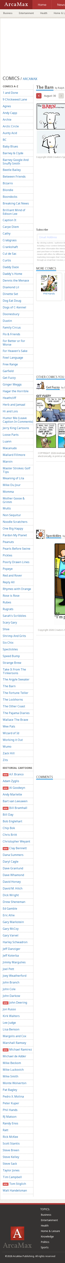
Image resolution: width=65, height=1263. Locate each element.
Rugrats (8, 609)
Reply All (9, 582)
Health (43, 13)
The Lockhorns (13, 700)
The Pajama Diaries (16, 713)
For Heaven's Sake (15, 351)
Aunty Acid (10, 133)
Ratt (5, 1130)
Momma (8, 492)
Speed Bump (11, 656)
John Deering (15, 1002)
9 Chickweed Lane (15, 99)
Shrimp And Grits (14, 636)
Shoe (6, 629)
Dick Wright (11, 895)
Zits (5, 760)
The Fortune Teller (15, 693)
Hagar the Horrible (16, 391)
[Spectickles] (40, 534)
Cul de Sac (9, 254)
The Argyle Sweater (16, 679)
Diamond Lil (11, 287)
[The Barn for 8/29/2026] (39, 96)
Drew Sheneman (14, 902)
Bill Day (8, 815)
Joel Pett (8, 969)
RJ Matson (9, 1117)
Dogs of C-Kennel (14, 307)
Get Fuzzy (9, 378)
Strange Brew (12, 663)
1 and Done (10, 93)
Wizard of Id (11, 733)
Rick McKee (10, 1137)
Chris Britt (10, 835)
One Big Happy (13, 528)
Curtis (7, 260)
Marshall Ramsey (14, 1043)
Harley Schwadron (15, 942)
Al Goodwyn (14, 788)
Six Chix (8, 643)
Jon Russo (9, 1009)
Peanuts (8, 542)
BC (4, 140)
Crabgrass (10, 240)
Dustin (7, 321)
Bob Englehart (12, 821)
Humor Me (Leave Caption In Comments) (18, 420)
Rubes (7, 602)
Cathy (6, 233)
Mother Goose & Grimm (14, 500)
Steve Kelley (11, 1157)
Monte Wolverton (14, 1083)
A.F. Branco (13, 774)
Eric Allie (9, 915)
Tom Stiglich (15, 1184)
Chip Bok (9, 828)
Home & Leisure (50, 1231)
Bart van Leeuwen (15, 801)
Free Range (10, 364)
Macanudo (10, 448)
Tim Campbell (12, 1177)
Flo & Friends (11, 334)
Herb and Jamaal (14, 405)
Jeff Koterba (11, 955)
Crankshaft (10, 247)
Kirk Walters (11, 1016)
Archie (7, 120)
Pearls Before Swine (16, 549)
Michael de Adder (14, 1056)
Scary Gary (10, 622)
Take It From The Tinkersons (14, 671)
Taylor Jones (11, 1170)
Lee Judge (9, 1023)
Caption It (9, 220)
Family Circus (12, 327)
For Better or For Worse (14, 342)
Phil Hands (10, 1110)
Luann (7, 441)
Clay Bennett (15, 848)
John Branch (11, 982)
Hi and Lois (10, 411)
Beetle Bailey (12, 170)
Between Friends (14, 177)
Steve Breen (11, 1150)
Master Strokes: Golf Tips (16, 470)
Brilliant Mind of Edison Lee (14, 212)
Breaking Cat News (16, 203)
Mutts (7, 508)
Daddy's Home (12, 274)
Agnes (7, 106)
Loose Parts (11, 435)
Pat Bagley (10, 1090)
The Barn (9, 686)
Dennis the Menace (16, 280)
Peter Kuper (11, 1103)
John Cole (9, 989)
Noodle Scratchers (15, 522)
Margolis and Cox (14, 1036)
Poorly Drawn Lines (16, 562)
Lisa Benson (11, 1029)
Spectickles (10, 649)
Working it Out (13, 740)
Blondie (8, 190)
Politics (45, 1242)
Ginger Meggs (12, 384)
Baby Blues (10, 146)
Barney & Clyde (13, 153)
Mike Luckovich (13, 1070)
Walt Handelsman (15, 1190)
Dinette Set (10, 294)
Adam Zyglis (11, 781)
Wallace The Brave (15, 720)
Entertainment (26, 13)
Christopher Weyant (16, 841)
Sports (45, 1247)
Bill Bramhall (15, 808)
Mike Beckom (12, 1063)
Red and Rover (12, 575)
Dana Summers (13, 855)
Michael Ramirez (18, 1049)
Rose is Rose (11, 596)
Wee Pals (9, 726)
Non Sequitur (12, 515)
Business (7, 13)
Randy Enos (10, 1123)
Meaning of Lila (13, 478)
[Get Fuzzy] (40, 385)
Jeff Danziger (11, 949)
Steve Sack (10, 1164)
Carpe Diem (11, 227)
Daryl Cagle (10, 862)
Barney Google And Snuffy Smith (16, 161)
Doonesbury (11, 314)
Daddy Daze (11, 267)
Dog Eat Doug (12, 301)
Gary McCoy (11, 929)
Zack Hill (9, 753)
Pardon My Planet (15, 535)
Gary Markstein (13, 922)
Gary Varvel (10, 935)
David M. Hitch (12, 888)
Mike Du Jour (12, 485)
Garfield (8, 371)
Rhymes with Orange (17, 589)
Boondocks (10, 197)
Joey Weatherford (14, 976)
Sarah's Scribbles (14, 616)
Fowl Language (13, 358)
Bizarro (8, 183)
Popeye (8, 569)
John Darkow (11, 996)
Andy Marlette (12, 794)
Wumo (7, 747)
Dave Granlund (13, 868)
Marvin (7, 462)
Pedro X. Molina (13, 1096)
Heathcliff (9, 398)
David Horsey (12, 882)
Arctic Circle (11, 126)
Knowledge (47, 1236)
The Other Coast (14, 706)
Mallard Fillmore (14, 455)
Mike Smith (10, 1076)
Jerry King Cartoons (16, 428)
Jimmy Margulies (14, 962)
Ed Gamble (10, 909)
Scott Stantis (11, 1143)
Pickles (7, 555)
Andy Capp (10, 113)
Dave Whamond (13, 875)
